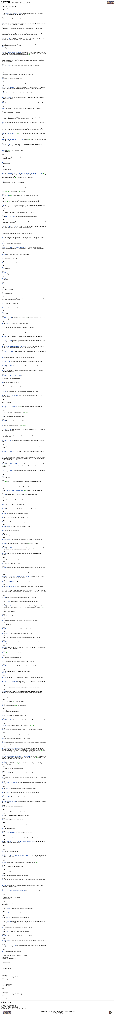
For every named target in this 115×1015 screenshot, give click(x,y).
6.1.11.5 (14, 298)
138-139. (4, 375)
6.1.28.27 (19, 748)
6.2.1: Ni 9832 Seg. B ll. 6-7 (19, 247)
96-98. (3, 237)
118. (3, 312)
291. (3, 824)
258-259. (4, 725)
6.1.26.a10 (15, 855)
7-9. (3, 33)
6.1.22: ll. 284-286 (11, 128)
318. (3, 921)
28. (2, 78)
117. (3, 307)
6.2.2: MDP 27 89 (10, 890)
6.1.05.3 (7, 83)
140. (3, 382)
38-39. (3, 102)
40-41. (3, 108)
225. (3, 637)
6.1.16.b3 (9, 70)
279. (3, 772)
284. (3, 796)
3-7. (3, 967)
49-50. (3, 133)
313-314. (4, 903)
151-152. (4, 420)
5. (2, 23)
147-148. (4, 406)
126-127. (4, 340)
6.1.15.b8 (21, 173)
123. (3, 332)
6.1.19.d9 (9, 226)
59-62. (3, 162)
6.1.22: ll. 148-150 (12, 801)
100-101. (4, 247)
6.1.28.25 (14, 226)
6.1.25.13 (10, 855)
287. (3, 806)
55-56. (3, 150)
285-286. (4, 801)
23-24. (3, 65)
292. (3, 828)
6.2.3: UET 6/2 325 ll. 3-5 (12, 200)
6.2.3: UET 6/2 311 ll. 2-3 (11, 586)
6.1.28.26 (10, 547)
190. (3, 534)
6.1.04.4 (8, 841)
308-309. (4, 885)
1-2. (3, 961)
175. (3, 490)
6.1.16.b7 (9, 38)
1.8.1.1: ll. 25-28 (17, 13)
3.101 (7, 517)
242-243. (4, 681)
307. (3, 879)
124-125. (4, 336)
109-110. (4, 278)
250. (3, 697)
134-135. (4, 365)
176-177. (4, 494)
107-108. (4, 272)
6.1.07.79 (10, 837)
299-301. (4, 855)
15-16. (3, 46)
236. (3, 671)
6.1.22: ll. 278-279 (11, 232)
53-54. (3, 144)
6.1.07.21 (8, 796)
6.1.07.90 (8, 908)
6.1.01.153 (9, 59)
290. (3, 819)
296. (3, 841)
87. (2, 216)
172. (3, 476)
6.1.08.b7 (8, 572)
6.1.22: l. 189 (13, 841)
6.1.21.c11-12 (10, 205)
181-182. (4, 508)
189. (3, 530)
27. (2, 74)
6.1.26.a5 (9, 52)
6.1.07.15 (8, 788)
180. (3, 504)
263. (3, 738)
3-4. (3, 984)
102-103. (4, 254)
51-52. (3, 139)
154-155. (4, 429)
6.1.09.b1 (11, 173)
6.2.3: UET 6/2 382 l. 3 (13, 406)
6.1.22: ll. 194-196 (20, 346)
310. (3, 890)
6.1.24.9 (13, 144)
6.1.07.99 (10, 940)
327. (3, 951)
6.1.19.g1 (8, 601)
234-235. (4, 665)
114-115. (4, 298)
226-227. (4, 641)
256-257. (4, 719)
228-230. (4, 647)
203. (3, 572)
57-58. (3, 155)
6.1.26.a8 (10, 606)
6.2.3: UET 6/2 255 (12, 681)
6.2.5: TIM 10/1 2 (9, 13)
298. (3, 851)
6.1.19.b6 (15, 375)
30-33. (3, 87)
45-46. (3, 122)
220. (3, 620)
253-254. (4, 710)
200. (3, 563)
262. (3, 734)
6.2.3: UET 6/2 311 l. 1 (11, 581)
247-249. (4, 691)
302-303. (4, 862)
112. (3, 289)
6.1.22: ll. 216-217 (11, 87)
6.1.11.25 (10, 470)
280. (3, 777)
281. (3, 782)
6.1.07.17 (8, 395)
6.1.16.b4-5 (15, 59)
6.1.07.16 (8, 792)
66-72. (3, 173)
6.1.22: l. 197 (11, 351)
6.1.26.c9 (10, 719)
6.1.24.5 (19, 375)
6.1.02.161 (8, 832)
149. (3, 412)
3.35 (8, 173)
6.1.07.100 (7, 187)
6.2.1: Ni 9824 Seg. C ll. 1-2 (22, 232)
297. (3, 847)
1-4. (3, 996)
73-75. (3, 181)
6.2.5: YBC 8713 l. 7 (34, 232)
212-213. (4, 597)
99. (2, 243)
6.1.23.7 (28, 59)
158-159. (4, 440)
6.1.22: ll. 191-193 (12, 748)
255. (3, 715)
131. (3, 357)
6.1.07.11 (8, 782)
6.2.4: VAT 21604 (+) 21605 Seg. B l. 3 (15, 490)
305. (3, 871)
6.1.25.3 (10, 317)
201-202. (4, 567)
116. (3, 303)
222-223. (4, 628)
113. (3, 293)
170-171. (4, 470)
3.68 (9, 446)
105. (3, 262)
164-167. (4, 457)
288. (3, 811)
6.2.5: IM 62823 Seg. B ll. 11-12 (26, 200)
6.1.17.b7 (10, 340)
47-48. (3, 128)
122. (3, 327)
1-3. (3, 13)
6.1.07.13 (10, 429)
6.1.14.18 (8, 486)
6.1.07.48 (10, 298)
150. (3, 416)
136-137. (4, 370)
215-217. (4, 606)
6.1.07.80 (8, 323)
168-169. (4, 463)
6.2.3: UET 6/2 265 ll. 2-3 (21, 128)
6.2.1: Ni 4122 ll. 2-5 (16, 52)
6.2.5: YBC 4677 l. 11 (12, 133)
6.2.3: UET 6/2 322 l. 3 (19, 890)
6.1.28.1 (10, 440)
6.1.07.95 (10, 710)
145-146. (4, 401)
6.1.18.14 (10, 463)
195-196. (4, 547)
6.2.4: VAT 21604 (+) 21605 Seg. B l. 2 (26, 841)
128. (3, 346)
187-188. (4, 526)
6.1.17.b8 (13, 346)
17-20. (3, 52)
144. (3, 395)
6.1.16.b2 (9, 65)
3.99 (9, 526)
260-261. (4, 729)
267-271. (4, 748)
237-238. (4, 672)
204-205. (4, 576)
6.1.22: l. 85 (10, 435)
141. (3, 386)
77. (2, 191)
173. (3, 481)
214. (3, 601)
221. (3, 624)
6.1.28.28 (18, 576)
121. (3, 323)
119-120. (4, 317)
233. (3, 661)
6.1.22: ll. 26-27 (21, 59)
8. (2, 972)
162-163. (4, 451)
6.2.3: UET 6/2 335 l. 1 (10, 216)
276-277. (4, 763)
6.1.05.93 (10, 499)
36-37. (3, 97)
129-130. (4, 351)
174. (3, 486)
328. (3, 955)
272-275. (4, 756)
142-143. (4, 391)
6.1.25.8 (13, 832)
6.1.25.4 (26, 173)
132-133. (4, 361)
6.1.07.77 (10, 903)
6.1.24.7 (15, 463)
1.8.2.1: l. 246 (14, 782)
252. (3, 705)
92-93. (3, 226)
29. (2, 83)
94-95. (3, 232)
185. (3, 517)
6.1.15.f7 (8, 772)
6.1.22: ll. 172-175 (21, 756)
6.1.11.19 (10, 375)
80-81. (3, 200)
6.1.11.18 (16, 173)
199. (3, 559)
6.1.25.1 (28, 756)
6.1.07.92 (8, 917)
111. (3, 283)
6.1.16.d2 (9, 97)
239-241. (4, 677)
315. (3, 908)
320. (3, 931)
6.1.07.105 (8, 921)
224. (3, 633)
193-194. (4, 543)
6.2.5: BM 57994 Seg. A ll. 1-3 (25, 855)
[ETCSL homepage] (110, 3)
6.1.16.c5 (14, 756)
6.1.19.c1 (9, 139)
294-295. (4, 837)
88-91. (3, 221)
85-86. (3, 212)
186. (3, 521)
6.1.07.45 (8, 931)
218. (3, 611)
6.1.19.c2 (9, 144)
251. (3, 701)
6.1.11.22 (10, 365)
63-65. (3, 168)
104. (3, 258)
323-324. (4, 940)
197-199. (4, 553)
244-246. (4, 687)
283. (3, 792)
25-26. (3, 70)
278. (3, 768)
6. (2, 28)
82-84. (3, 205)
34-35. (3, 93)
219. (3, 615)
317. (3, 917)
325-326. (4, 945)
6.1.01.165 (8, 346)
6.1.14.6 (10, 756)
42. (2, 112)
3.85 (9, 361)
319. (3, 927)
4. (2, 18)
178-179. (4, 499)
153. (3, 425)
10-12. (3, 38)
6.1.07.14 (8, 633)
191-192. (4, 539)
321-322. (4, 935)
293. (3, 832)
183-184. (4, 513)
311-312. (4, 896)
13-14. (3, 44)
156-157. (4, 435)
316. (3, 912)
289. (3, 815)
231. (3, 652)
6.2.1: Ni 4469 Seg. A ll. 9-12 (35, 173)
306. (3, 875)
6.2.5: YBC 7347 (12, 945)
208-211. (4, 590)
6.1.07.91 (8, 912)
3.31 (8, 195)
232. (3, 657)
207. (3, 586)
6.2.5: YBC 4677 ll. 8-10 (17, 139)
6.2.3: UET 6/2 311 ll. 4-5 (26, 576)
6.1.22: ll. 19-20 (11, 576)
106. (3, 267)
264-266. (4, 742)
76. (2, 187)
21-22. (3, 59)
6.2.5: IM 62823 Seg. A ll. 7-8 (34, 128)
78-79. (3, 195)
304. (3, 866)
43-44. (3, 117)
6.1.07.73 (10, 539)
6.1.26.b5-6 (10, 451)
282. (3, 788)
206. (3, 581)
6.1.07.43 (10, 247)
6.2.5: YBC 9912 (14, 395)
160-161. (4, 446)
